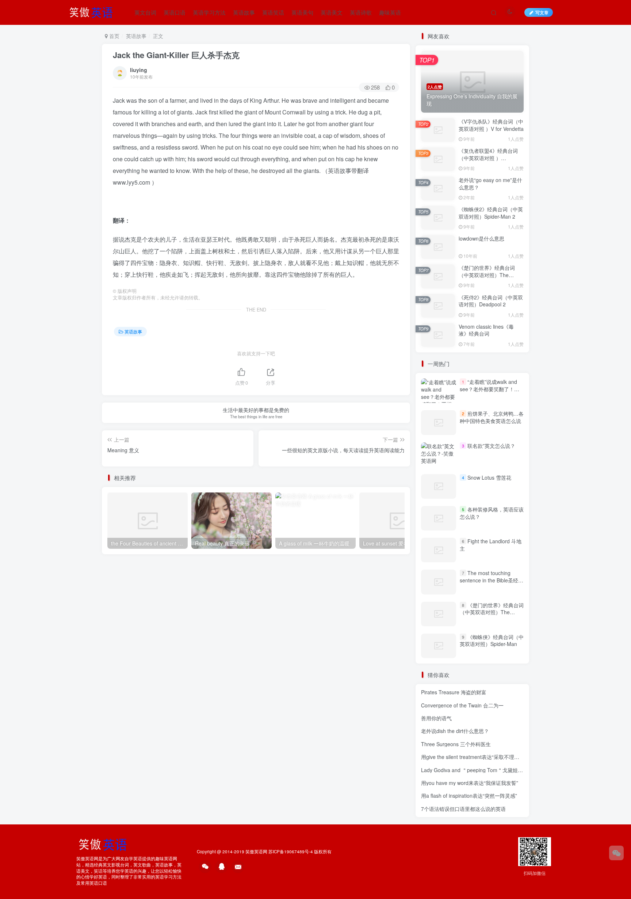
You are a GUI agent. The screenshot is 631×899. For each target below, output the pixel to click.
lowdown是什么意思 (481, 238)
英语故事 (244, 12)
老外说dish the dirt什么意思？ (455, 730)
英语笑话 (273, 12)
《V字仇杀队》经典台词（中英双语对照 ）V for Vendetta (491, 125)
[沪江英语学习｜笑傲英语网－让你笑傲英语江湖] (93, 11)
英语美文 (332, 12)
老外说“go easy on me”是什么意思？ (490, 183)
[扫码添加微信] (616, 853)
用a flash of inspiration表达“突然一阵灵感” (469, 795)
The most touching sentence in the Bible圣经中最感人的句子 (491, 580)
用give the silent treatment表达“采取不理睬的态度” (478, 756)
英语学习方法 (209, 12)
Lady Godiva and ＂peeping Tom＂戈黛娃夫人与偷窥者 (484, 770)
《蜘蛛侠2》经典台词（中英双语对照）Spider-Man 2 (491, 212)
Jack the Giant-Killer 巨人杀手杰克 (176, 55)
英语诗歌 (361, 12)
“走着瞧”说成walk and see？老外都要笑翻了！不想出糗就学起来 (489, 389)
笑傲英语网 (256, 851)
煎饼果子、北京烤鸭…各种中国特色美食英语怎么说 (492, 417)
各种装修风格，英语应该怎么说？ (492, 513)
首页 (113, 35)
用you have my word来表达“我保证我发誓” (469, 782)
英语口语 (175, 12)
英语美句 (302, 12)
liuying (138, 69)
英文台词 (145, 12)
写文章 (541, 12)
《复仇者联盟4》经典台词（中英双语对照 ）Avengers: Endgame (488, 158)
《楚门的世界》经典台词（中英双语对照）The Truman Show (487, 275)
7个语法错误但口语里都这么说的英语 (463, 808)
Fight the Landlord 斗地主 (490, 544)
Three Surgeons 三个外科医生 (456, 744)
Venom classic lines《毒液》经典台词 (486, 330)
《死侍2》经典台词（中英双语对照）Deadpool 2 (491, 301)
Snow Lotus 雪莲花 (489, 477)
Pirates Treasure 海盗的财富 (453, 692)
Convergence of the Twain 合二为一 (462, 705)
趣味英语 (390, 12)
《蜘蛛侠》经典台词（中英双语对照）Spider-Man (492, 640)
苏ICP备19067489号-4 (290, 851)
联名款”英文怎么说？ (491, 445)
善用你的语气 (436, 718)
